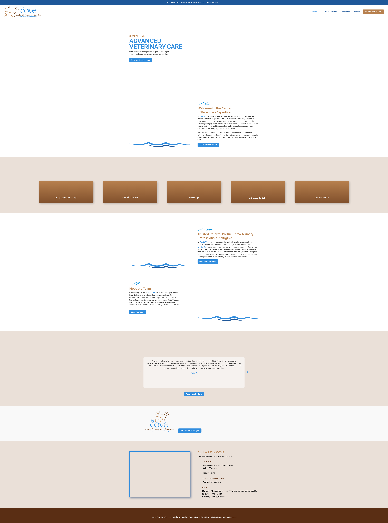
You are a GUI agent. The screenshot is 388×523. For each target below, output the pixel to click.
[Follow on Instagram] (196, 513)
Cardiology (194, 198)
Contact (357, 12)
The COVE (204, 116)
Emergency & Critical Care (66, 198)
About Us (323, 12)
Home (314, 12)
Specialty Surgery (130, 197)
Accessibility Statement (227, 517)
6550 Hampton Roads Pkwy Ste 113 (218, 465)
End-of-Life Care (322, 198)
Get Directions (209, 473)
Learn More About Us (208, 145)
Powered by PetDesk (197, 517)
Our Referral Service (207, 262)
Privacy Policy (211, 517)
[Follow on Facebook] (192, 513)
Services (334, 12)
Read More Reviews (194, 394)
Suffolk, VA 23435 (210, 468)
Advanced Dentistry (258, 198)
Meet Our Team (137, 312)
